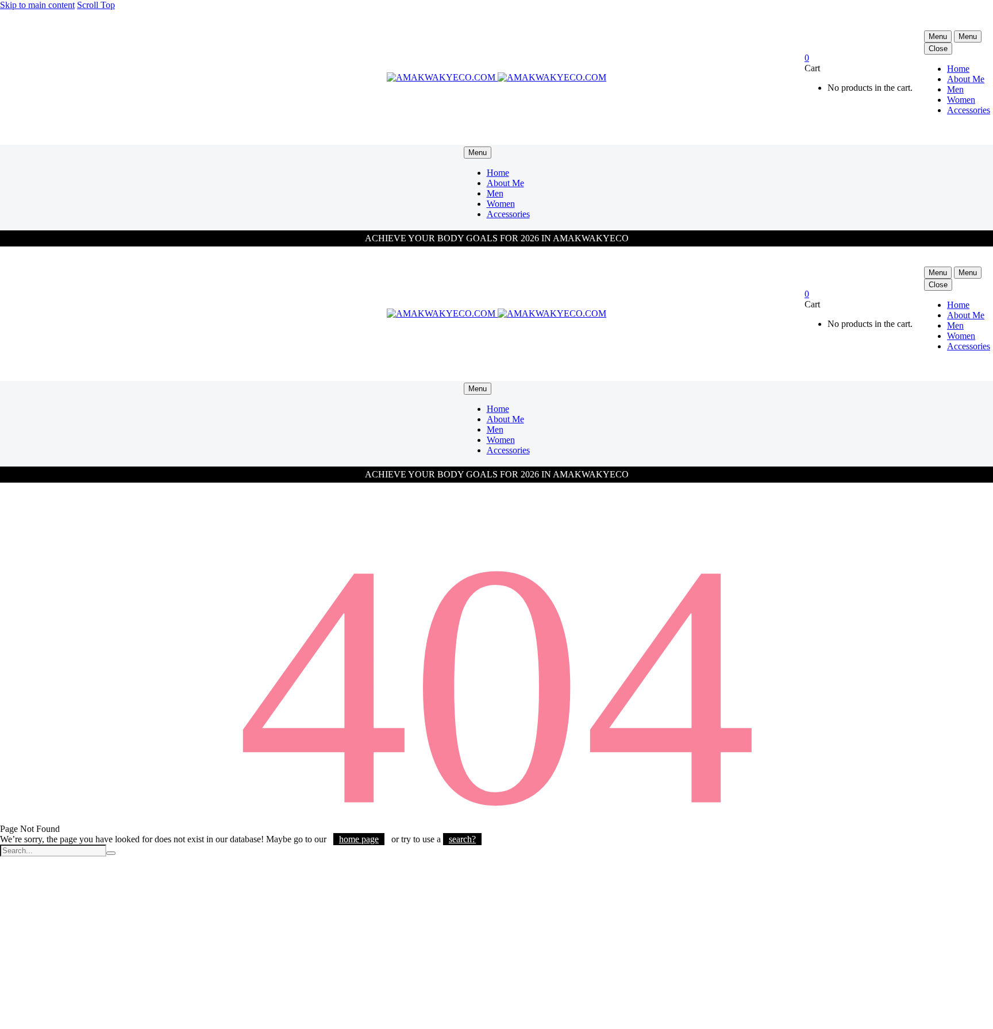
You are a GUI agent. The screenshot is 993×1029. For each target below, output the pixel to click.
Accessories (968, 110)
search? (462, 839)
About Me (965, 79)
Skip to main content (37, 5)
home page (359, 839)
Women (961, 100)
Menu (938, 36)
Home (958, 69)
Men (955, 89)
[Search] (111, 853)
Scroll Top (96, 5)
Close (938, 48)
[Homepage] (496, 77)
